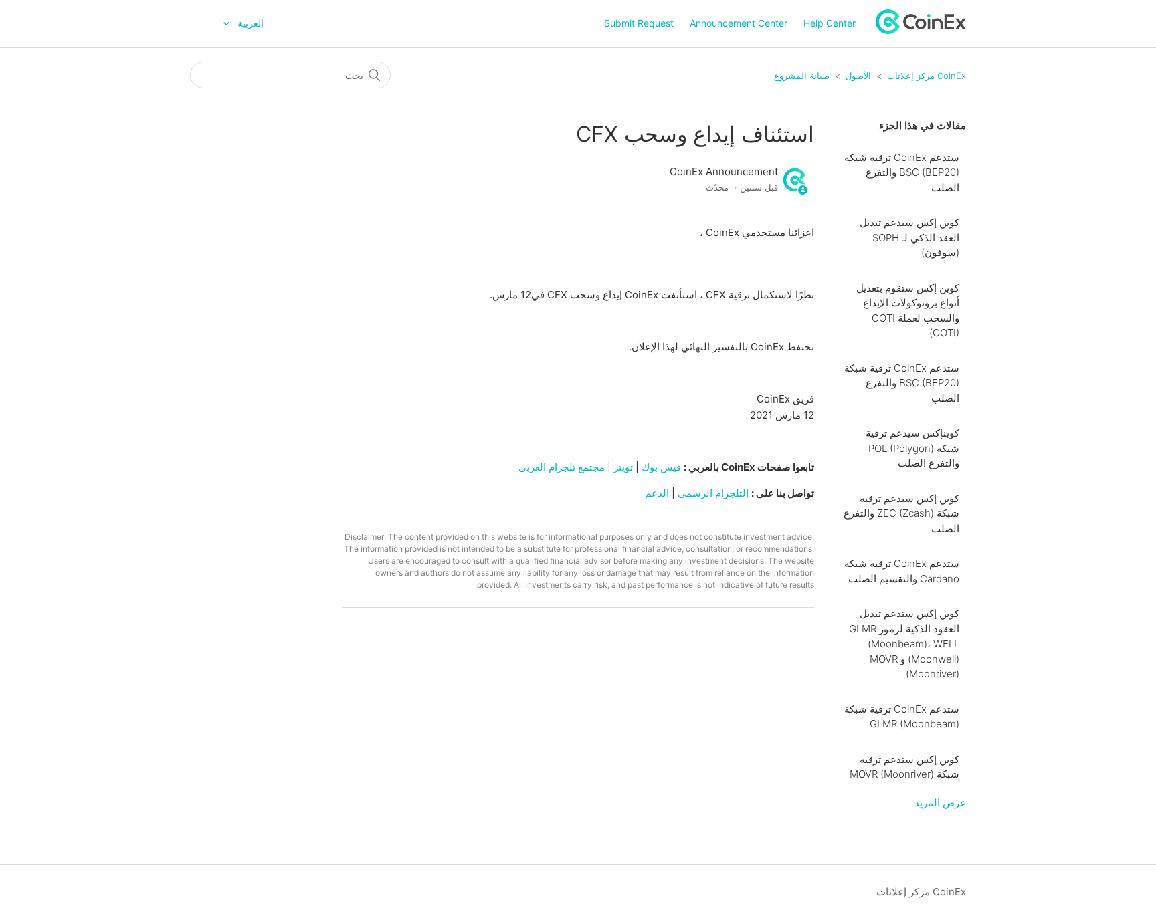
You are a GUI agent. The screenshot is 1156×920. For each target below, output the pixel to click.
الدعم (655, 493)
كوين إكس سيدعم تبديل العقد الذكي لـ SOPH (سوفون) (909, 237)
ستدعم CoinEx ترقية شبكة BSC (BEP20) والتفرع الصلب (901, 172)
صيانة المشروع (802, 75)
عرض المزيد (940, 802)
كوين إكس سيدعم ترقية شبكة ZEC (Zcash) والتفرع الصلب (901, 513)
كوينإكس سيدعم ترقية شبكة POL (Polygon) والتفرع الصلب (912, 448)
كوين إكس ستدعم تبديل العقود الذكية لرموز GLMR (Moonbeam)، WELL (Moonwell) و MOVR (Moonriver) (904, 643)
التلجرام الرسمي (713, 493)
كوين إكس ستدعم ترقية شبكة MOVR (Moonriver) (904, 767)
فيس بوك (661, 467)
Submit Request (639, 23)
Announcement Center (738, 23)
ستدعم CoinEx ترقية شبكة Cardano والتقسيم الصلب (901, 571)
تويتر (623, 467)
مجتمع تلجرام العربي (560, 467)
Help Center (829, 23)
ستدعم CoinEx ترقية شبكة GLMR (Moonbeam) (901, 717)
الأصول (858, 75)
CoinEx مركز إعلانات (926, 75)
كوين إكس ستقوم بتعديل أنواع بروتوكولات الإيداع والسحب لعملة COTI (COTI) (907, 310)
